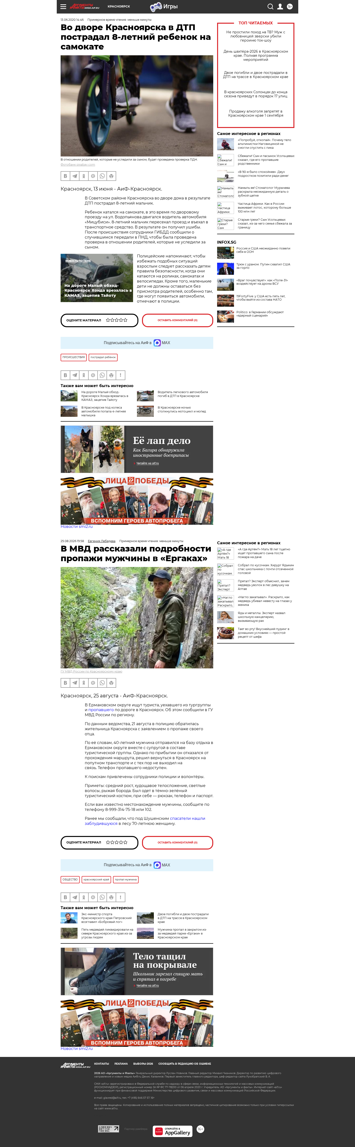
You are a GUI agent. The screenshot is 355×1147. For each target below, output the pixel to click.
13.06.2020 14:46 (72, 19)
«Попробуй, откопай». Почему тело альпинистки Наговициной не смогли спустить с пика (264, 143)
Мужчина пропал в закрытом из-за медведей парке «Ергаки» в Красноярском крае (182, 933)
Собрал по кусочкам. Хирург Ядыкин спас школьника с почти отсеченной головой (266, 569)
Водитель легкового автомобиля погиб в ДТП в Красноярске (183, 394)
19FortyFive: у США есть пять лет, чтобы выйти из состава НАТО (260, 298)
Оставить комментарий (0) (178, 320)
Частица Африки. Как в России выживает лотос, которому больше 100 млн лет (264, 207)
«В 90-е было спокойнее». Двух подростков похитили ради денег (263, 173)
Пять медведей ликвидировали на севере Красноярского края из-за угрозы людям (107, 933)
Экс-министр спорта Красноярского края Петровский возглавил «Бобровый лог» (106, 918)
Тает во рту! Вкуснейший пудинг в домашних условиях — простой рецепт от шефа (263, 632)
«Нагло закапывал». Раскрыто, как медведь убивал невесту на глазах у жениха (265, 601)
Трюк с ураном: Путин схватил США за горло (263, 266)
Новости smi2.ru (77, 526)
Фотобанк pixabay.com (78, 164)
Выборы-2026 (143, 1063)
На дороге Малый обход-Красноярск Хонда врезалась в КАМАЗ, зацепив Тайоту (104, 396)
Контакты (101, 1063)
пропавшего (101, 710)
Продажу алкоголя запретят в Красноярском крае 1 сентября (255, 113)
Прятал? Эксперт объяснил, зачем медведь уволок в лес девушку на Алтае (263, 585)
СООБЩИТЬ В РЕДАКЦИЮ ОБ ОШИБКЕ (184, 1063)
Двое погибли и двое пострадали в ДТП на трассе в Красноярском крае (255, 75)
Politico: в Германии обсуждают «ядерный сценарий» (260, 314)
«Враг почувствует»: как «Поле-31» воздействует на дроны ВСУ (262, 282)
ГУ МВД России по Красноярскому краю (91, 671)
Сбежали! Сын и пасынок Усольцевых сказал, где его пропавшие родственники (266, 159)
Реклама (121, 1063)
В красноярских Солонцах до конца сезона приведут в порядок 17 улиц (255, 94)
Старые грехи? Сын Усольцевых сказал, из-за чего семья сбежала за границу (265, 223)
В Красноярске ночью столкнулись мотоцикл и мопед (182, 409)
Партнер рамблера (135, 1128)
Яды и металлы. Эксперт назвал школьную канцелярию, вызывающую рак (261, 617)
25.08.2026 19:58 (72, 541)
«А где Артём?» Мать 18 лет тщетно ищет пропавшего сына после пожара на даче (264, 553)
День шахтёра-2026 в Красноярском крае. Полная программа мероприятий (256, 56)
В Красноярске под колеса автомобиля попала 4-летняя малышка (103, 411)
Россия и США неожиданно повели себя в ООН (263, 250)
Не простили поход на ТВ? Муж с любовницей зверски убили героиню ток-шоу (255, 36)
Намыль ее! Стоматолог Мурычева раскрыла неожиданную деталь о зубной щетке (264, 191)
